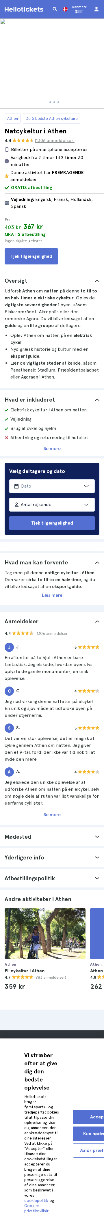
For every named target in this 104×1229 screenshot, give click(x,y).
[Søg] (55, 9)
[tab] (52, 280)
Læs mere (52, 595)
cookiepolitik (36, 1200)
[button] (52, 280)
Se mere (52, 448)
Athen (12, 118)
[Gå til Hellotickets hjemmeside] (25, 9)
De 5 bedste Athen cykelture (51, 118)
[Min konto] (96, 9)
